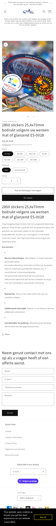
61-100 (7, 159)
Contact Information (14, 437)
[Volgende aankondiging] (51, 3)
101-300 (20, 159)
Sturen (10, 413)
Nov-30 (32, 154)
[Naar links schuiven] (22, 116)
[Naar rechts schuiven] (34, 116)
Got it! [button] (43, 517)
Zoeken (8, 431)
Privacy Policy (11, 443)
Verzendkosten (6, 145)
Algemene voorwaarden (15, 449)
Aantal (4, 176)
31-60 (44, 154)
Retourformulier (12, 455)
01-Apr (7, 154)
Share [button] (7, 334)
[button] (5, 12)
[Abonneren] (43, 472)
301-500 (33, 159)
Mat (6, 170)
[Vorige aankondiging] (5, 3)
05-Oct (20, 154)
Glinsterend (20, 170)
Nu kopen (28, 198)
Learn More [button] (9, 522)
